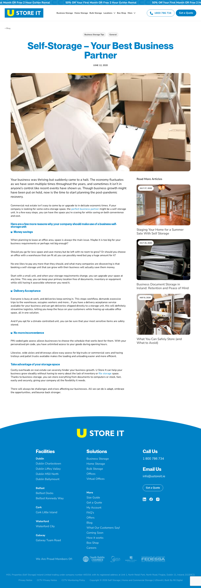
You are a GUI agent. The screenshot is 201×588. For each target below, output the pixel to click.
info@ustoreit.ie (154, 476)
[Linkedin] (144, 499)
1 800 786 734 (153, 458)
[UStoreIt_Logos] (24, 9)
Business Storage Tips (94, 34)
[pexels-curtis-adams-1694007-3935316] (163, 185)
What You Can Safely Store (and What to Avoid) (159, 341)
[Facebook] (151, 499)
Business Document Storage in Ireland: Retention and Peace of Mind (163, 286)
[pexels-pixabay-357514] (163, 240)
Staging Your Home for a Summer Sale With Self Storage (160, 232)
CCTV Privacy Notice (47, 580)
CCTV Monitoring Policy (73, 580)
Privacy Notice (25, 580)
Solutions (97, 451)
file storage (105, 373)
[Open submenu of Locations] (113, 13)
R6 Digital (178, 580)
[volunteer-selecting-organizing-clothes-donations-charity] (163, 295)
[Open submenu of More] (134, 13)
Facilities (45, 451)
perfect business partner (85, 209)
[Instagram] (158, 499)
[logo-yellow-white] (100, 430)
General (113, 34)
